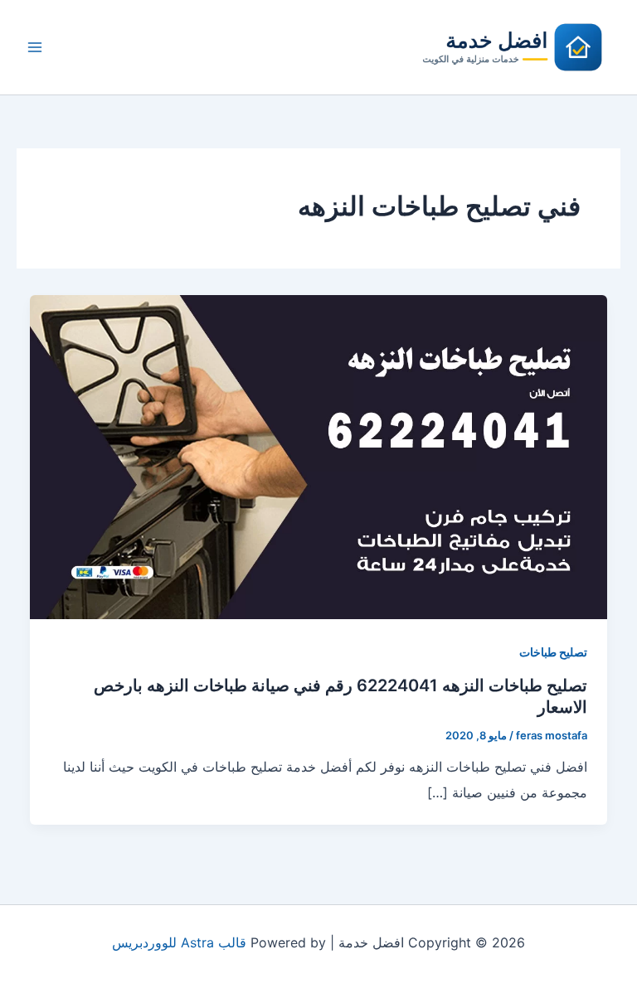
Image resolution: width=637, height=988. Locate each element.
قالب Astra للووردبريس (179, 942)
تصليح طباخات (553, 652)
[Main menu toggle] (35, 47)
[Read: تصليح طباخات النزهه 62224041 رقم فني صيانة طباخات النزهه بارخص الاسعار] (318, 456)
